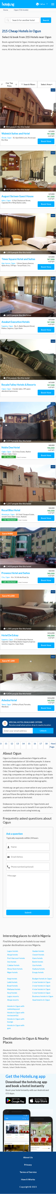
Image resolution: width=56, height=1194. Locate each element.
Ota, (3, 577)
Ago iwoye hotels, (30, 1059)
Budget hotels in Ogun (42, 978)
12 (12, 743)
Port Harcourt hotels (16, 958)
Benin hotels (37, 962)
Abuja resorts (13, 1000)
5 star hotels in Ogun (41, 993)
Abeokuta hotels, (10, 1050)
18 (46, 743)
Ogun (9, 138)
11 (6, 743)
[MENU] (53, 4)
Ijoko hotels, (14, 1056)
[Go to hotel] (28, 108)
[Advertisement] (28, 66)
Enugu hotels (38, 972)
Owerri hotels (38, 954)
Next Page (53, 745)
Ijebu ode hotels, (10, 1053)
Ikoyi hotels (12, 993)
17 (40, 743)
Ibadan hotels (38, 951)
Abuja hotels (12, 954)
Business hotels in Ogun (42, 996)
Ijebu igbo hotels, (34, 1064)
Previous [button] (1, 108)
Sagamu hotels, (35, 1050)
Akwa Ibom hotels (15, 969)
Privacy (28, 1164)
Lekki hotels (12, 982)
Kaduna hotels (38, 969)
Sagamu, (5, 326)
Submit (28, 912)
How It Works (28, 1179)
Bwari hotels (12, 986)
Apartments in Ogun (41, 1000)
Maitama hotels (13, 989)
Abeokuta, (5, 514)
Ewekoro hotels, (40, 1056)
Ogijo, (4, 452)
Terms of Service (28, 1172)
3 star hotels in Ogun (41, 986)
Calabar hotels (13, 965)
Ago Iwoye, (6, 263)
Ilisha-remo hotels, (17, 1064)
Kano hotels (37, 958)
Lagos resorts (13, 996)
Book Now (46, 141)
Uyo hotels (37, 965)
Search (46, 20)
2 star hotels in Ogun (41, 982)
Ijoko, (3, 200)
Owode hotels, (24, 1053)
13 (17, 743)
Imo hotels (11, 962)
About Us (28, 1157)
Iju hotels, (25, 1061)
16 (35, 743)
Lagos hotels (12, 951)
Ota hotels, (23, 1050)
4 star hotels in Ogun (41, 989)
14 (23, 743)
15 (29, 743)
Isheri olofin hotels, (18, 1067)
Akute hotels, (26, 1056)
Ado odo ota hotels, (12, 1061)
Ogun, (4, 389)
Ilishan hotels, (36, 1061)
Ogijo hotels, (44, 1059)
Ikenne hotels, (15, 1059)
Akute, (4, 138)
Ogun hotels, (37, 1053)
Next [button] (55, 108)
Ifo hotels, (46, 1050)
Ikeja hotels (12, 978)
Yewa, (4, 704)
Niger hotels (12, 972)
